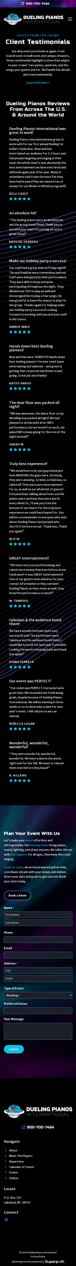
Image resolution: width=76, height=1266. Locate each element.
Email (8, 948)
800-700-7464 (38, 3)
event (29, 840)
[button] (70, 19)
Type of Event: (14, 988)
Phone (8, 932)
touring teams (39, 845)
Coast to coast (13, 867)
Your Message (14, 1019)
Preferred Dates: (16, 1003)
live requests (18, 854)
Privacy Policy (38, 1256)
